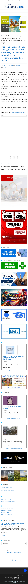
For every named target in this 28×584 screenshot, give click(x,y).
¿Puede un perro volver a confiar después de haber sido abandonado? (13, 357)
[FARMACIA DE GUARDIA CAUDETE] (14, 265)
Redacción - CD (8, 65)
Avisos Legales (8, 577)
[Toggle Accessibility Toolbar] (25, 570)
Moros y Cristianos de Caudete (8, 501)
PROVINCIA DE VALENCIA (6, 512)
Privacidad (19, 575)
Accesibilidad (16, 577)
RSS (20, 577)
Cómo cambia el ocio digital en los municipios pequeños (12, 523)
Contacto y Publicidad (14, 578)
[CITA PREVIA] (14, 253)
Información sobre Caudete (7, 499)
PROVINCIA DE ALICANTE (6, 510)
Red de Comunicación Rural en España (14, 560)
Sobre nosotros (8, 575)
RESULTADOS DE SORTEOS (7, 490)
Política (5, 67)
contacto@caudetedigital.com (14, 552)
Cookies (14, 575)
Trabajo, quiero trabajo (10, 437)
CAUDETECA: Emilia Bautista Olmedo (12, 407)
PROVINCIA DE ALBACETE (7, 509)
